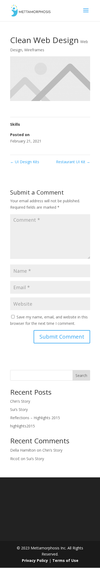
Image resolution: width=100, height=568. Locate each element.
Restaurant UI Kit (73, 161)
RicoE (15, 458)
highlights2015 (22, 425)
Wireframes (34, 49)
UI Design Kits (24, 161)
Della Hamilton (23, 450)
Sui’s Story (19, 409)
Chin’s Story (20, 401)
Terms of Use (65, 560)
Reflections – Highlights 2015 (35, 417)
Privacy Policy (35, 560)
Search (81, 375)
